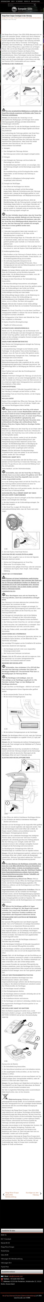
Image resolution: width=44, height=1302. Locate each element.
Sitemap (12, 1295)
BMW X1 (13, 1)
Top (7, 1295)
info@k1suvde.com (16, 1276)
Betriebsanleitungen (5, 1)
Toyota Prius (5, 1267)
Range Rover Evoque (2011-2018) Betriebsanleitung (27, 17)
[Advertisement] (22, 26)
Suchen (18, 1295)
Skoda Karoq (5, 1251)
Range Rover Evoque (35, 1)
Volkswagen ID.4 (6, 1263)
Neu (3, 1295)
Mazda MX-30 (27, 1)
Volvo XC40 (4, 1255)
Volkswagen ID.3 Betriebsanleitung (11, 1259)
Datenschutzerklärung (28, 1295)
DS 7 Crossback (19, 1)
